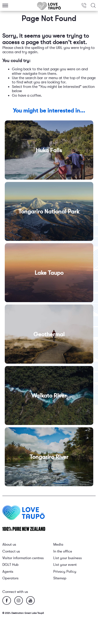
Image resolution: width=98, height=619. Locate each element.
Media (58, 545)
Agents (7, 572)
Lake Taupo (49, 272)
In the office (62, 551)
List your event (65, 565)
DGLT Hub (10, 565)
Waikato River (49, 395)
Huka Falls (49, 150)
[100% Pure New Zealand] (23, 528)
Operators (10, 578)
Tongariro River (49, 456)
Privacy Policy (64, 572)
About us (9, 545)
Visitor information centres (23, 558)
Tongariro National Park (49, 211)
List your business (67, 558)
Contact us (11, 551)
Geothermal (49, 334)
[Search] (93, 5)
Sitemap (59, 578)
